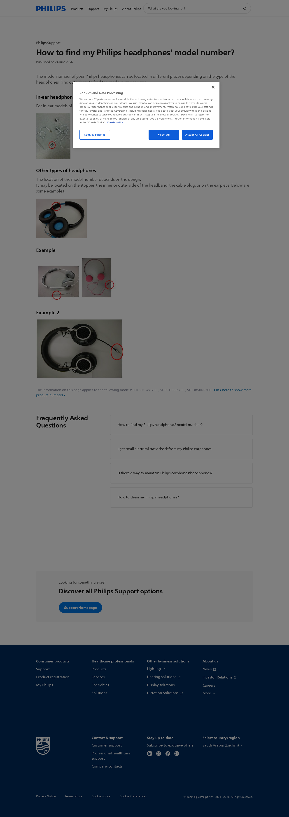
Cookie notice (115, 122)
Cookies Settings (94, 134)
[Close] (213, 87)
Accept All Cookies (197, 134)
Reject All (164, 134)
